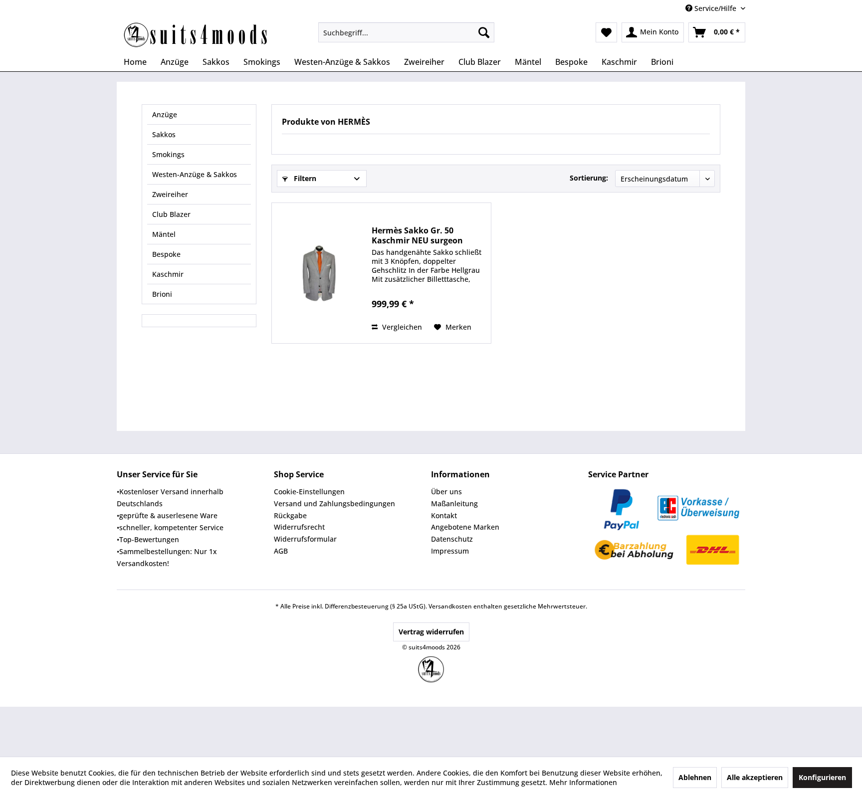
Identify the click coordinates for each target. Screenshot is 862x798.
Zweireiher (170, 194)
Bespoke (166, 254)
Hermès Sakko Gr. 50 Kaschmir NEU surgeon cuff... (417, 235)
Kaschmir (168, 274)
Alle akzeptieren (755, 777)
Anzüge (164, 114)
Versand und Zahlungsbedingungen (334, 503)
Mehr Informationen (583, 782)
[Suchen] (483, 32)
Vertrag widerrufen (431, 631)
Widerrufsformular (305, 539)
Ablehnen (694, 777)
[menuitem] (406, 32)
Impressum (450, 551)
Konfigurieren (822, 777)
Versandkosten (450, 606)
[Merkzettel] (606, 32)
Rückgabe (290, 515)
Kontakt (444, 515)
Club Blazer (171, 214)
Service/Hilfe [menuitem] (715, 8)
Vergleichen (401, 327)
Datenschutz (452, 539)
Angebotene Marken (465, 527)
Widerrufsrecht (299, 527)
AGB (281, 551)
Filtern (304, 178)
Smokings (168, 154)
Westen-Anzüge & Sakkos (194, 174)
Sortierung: (589, 178)
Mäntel (164, 234)
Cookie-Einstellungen (309, 491)
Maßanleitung (454, 503)
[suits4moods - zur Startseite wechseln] (196, 34)
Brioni (162, 294)
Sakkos (164, 134)
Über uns (446, 491)
